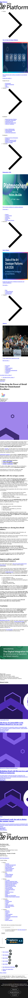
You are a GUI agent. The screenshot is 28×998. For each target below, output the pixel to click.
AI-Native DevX (8, 870)
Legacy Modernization (10, 129)
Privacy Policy (14, 986)
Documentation (8, 293)
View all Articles (3, 829)
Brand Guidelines (8, 920)
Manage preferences (14, 992)
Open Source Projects (9, 220)
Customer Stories (8, 292)
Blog (6, 290)
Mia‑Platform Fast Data (5, 620)
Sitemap (4, 970)
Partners (7, 214)
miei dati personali (21, 929)
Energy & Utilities (9, 142)
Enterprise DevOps (9, 121)
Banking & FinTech (9, 892)
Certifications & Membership (11, 370)
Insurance (7, 890)
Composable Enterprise (10, 889)
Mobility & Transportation (10, 141)
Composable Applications (10, 120)
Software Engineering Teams (11, 881)
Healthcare (7, 139)
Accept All (14, 995)
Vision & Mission (8, 368)
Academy (7, 216)
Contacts (7, 372)
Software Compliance (9, 124)
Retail (3, 381)
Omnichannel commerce (5, 454)
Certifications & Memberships (11, 916)
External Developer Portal (10, 122)
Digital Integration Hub (10, 130)
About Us (7, 910)
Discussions (7, 218)
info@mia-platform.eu (4, 858)
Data (6, 85)
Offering (7, 86)
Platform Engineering (9, 84)
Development (8, 83)
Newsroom (7, 365)
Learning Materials (9, 291)
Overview (7, 863)
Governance (7, 371)
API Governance (8, 887)
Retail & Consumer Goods (10, 140)
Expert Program (8, 215)
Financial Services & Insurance (11, 137)
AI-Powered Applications (10, 132)
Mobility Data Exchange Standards (12, 896)
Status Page (7, 907)
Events (6, 219)
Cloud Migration (8, 131)
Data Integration (8, 867)
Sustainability (8, 369)
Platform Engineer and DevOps (11, 882)
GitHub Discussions (9, 904)
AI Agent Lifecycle (9, 866)
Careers (6, 366)
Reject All (14, 989)
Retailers (7, 448)
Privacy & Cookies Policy (8, 969)
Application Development (10, 864)
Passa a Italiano (3, 972)
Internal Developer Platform (11, 119)
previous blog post (9, 571)
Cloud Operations (9, 869)
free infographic (9, 629)
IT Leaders (7, 880)
